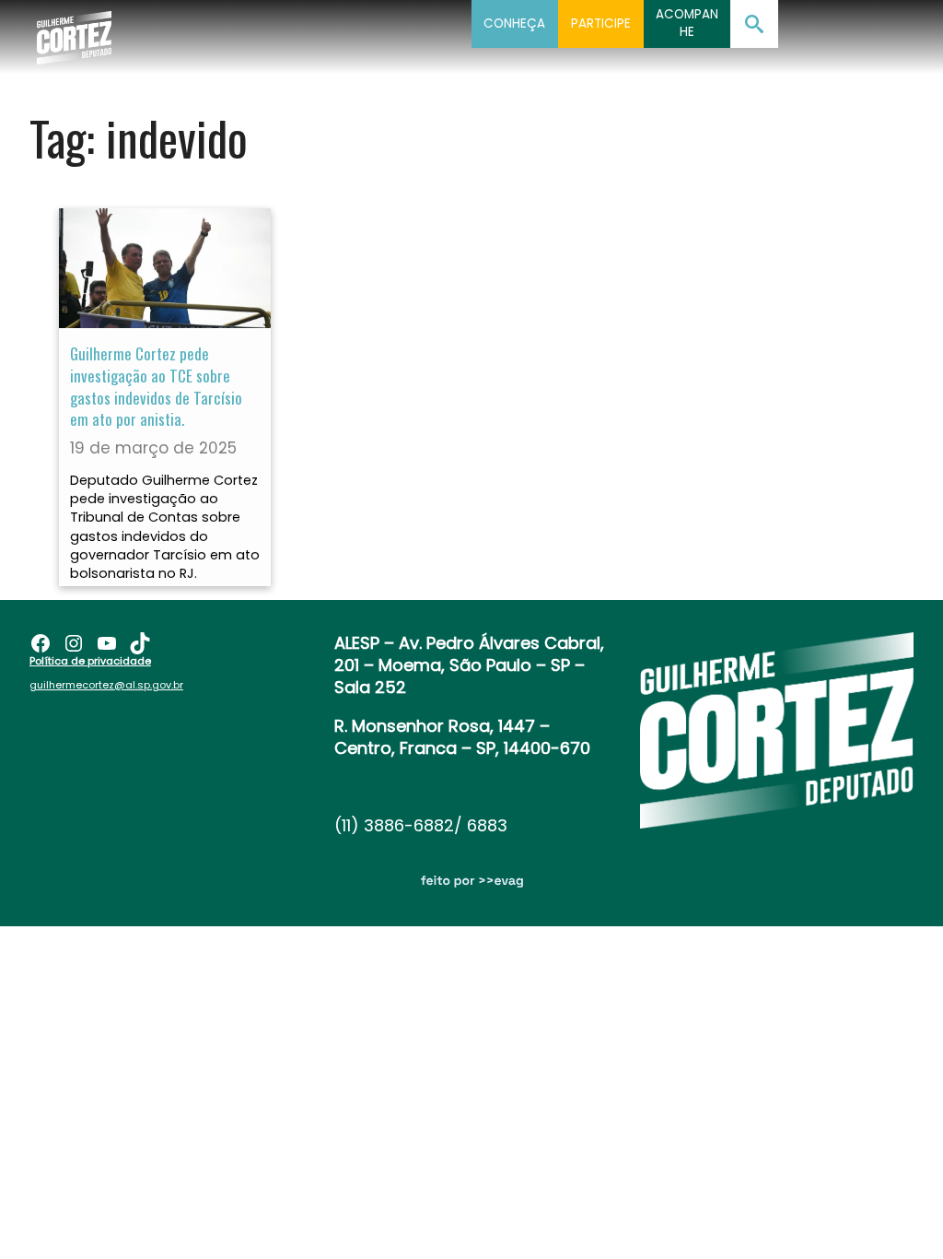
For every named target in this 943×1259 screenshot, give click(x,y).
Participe (601, 23)
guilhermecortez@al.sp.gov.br (106, 684)
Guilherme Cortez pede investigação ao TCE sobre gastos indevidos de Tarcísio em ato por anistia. (156, 386)
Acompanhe (687, 23)
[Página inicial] (74, 32)
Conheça (514, 23)
